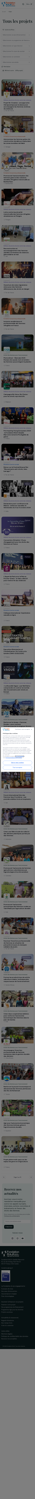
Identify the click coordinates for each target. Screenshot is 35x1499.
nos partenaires (19, 756)
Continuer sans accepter (22, 729)
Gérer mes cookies (17, 762)
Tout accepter (17, 767)
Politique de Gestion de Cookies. (14, 757)
